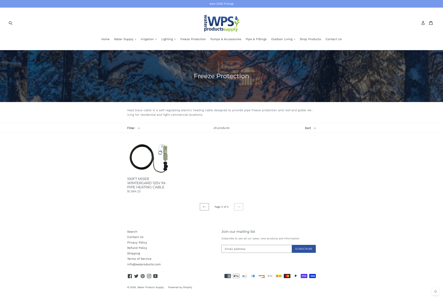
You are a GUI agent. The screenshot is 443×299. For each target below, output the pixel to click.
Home (105, 39)
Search (132, 231)
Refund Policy (137, 248)
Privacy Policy (137, 242)
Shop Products (310, 39)
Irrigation (148, 39)
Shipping (133, 253)
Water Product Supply (150, 287)
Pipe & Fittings (256, 39)
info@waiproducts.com (144, 264)
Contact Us (334, 39)
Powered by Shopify (180, 287)
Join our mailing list (238, 231)
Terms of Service (139, 258)
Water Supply (124, 39)
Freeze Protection (193, 39)
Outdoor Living (282, 39)
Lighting (167, 39)
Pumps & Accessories (225, 39)
